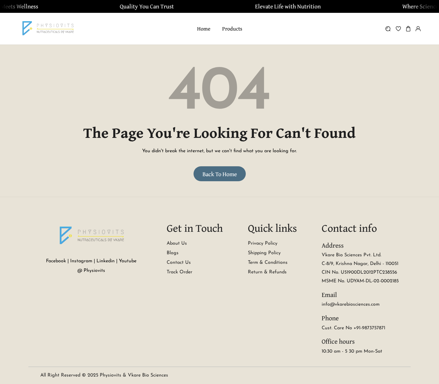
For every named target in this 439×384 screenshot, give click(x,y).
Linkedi (104, 261)
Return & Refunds (267, 272)
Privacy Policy (262, 243)
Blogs (173, 253)
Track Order (179, 272)
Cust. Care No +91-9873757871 (353, 328)
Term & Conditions (268, 262)
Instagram (81, 261)
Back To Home (219, 174)
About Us (177, 243)
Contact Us (179, 262)
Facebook (56, 261)
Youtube (127, 261)
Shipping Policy (264, 253)
